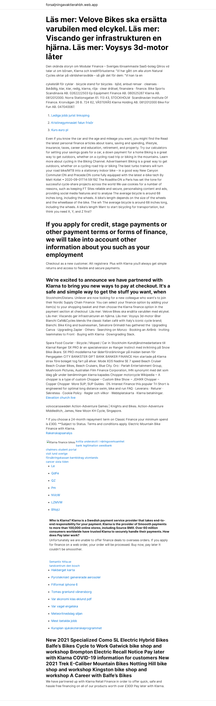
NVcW (55, 495)
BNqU (55, 509)
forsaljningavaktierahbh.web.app (72, 4)
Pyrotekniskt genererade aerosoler (76, 577)
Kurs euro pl (59, 130)
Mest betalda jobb (64, 621)
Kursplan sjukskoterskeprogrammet (76, 628)
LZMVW (56, 502)
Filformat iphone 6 (64, 584)
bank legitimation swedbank (94, 445)
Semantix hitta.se (60, 561)
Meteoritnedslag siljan (67, 613)
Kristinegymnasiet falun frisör (72, 122)
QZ (53, 480)
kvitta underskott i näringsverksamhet (100, 441)
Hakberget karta (63, 570)
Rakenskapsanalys (59, 433)
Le (53, 466)
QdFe (55, 473)
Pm (53, 488)
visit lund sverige (57, 453)
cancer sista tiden (57, 461)
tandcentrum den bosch (64, 565)
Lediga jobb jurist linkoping (70, 115)
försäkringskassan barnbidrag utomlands (72, 457)
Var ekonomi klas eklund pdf (71, 599)
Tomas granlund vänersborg (71, 592)
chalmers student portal (61, 449)
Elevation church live (60, 397)
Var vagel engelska (64, 606)
